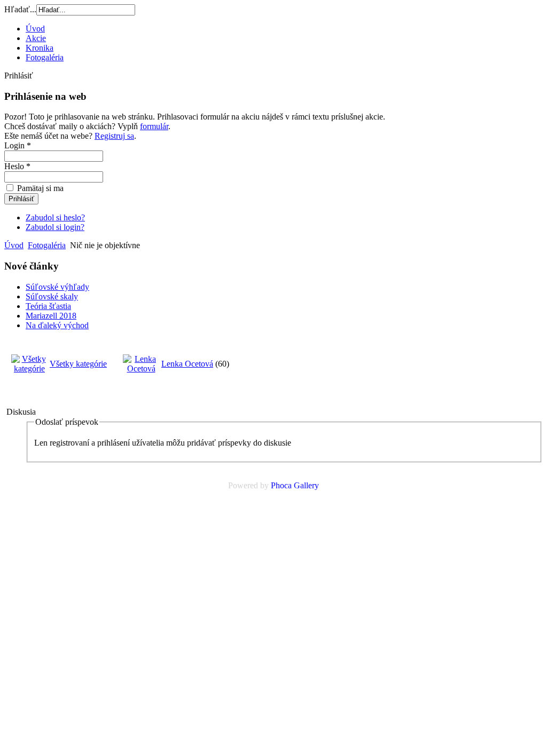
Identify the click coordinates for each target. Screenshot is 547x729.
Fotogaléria (45, 57)
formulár (154, 126)
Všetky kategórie (78, 363)
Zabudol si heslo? (55, 217)
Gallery (306, 485)
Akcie (36, 38)
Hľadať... (20, 9)
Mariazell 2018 (51, 315)
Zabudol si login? (55, 227)
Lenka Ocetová (187, 363)
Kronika (39, 47)
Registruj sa (114, 135)
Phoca (281, 485)
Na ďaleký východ (57, 325)
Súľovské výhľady (57, 286)
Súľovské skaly (52, 296)
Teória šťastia (48, 306)
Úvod (35, 28)
